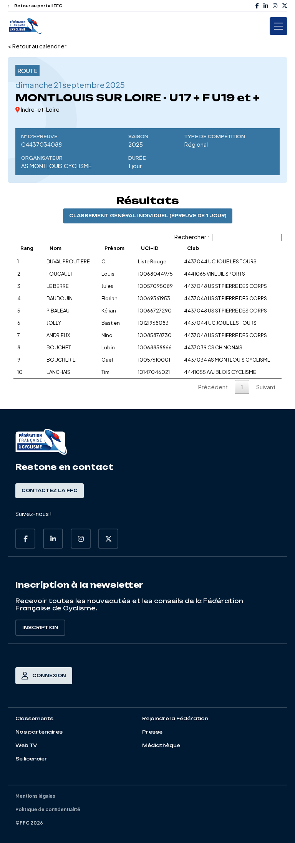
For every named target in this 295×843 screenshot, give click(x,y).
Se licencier (31, 759)
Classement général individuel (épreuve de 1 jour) (147, 215)
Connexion (49, 675)
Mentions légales (35, 796)
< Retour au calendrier (37, 46)
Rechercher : (191, 236)
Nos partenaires (39, 732)
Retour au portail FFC (37, 5)
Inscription (40, 627)
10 (20, 372)
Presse (152, 732)
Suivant (265, 386)
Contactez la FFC (50, 490)
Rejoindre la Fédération (175, 718)
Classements (34, 718)
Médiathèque (161, 745)
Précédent (213, 386)
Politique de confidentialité (47, 809)
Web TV (26, 745)
